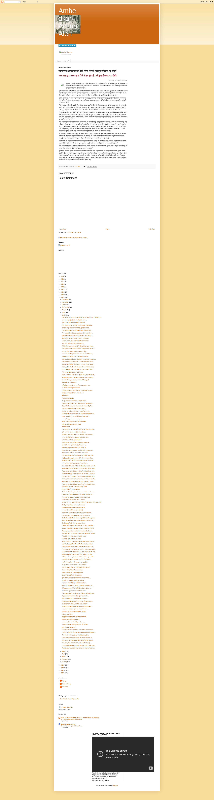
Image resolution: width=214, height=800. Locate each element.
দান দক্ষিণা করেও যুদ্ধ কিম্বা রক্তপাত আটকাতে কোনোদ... (74, 591)
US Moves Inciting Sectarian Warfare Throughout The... (78, 557)
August (64, 310)
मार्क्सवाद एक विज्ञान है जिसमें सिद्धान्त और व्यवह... (73, 622)
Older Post (152, 229)
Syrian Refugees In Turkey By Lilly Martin (74, 486)
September (65, 307)
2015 (62, 294)
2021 (62, 281)
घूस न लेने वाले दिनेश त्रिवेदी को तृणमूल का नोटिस (71, 719)
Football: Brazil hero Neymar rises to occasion (76, 515)
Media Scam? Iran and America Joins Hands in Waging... (79, 533)
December (65, 299)
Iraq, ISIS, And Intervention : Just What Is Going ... (76, 643)
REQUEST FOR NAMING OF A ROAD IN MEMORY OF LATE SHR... (82, 502)
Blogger (115, 786)
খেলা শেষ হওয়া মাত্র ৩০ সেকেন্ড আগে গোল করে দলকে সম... (75, 609)
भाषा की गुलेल (65, 395)
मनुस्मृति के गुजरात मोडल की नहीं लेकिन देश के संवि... (74, 617)
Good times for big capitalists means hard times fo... (77, 637)
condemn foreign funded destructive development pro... (78, 429)
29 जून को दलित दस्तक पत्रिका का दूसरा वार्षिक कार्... (75, 437)
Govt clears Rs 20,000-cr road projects (73, 523)
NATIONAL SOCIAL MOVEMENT (72, 440)
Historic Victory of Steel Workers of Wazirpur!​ (75, 380)
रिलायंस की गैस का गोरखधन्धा (69, 382)
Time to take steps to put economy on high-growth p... (78, 526)
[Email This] (88, 166)
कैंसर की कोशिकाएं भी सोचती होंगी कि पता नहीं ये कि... (75, 598)
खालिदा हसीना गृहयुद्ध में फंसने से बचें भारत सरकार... (74, 421)
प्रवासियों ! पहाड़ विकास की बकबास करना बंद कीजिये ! (75, 562)
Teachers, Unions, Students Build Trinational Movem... (78, 471)
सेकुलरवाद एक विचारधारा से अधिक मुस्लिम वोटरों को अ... (75, 596)
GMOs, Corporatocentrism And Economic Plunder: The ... (79, 552)
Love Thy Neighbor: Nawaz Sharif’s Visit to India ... (77, 559)
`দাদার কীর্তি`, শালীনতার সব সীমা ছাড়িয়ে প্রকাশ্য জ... (73, 343)
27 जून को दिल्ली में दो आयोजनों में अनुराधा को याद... (74, 401)
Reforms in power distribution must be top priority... (77, 512)
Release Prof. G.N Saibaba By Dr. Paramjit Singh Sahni (78, 468)
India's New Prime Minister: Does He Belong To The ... (78, 546)
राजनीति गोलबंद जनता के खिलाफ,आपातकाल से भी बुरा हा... (76, 442)
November (65, 302)
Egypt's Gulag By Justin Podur (71, 489)
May (63, 651)
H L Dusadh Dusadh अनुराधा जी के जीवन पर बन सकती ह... (77, 458)
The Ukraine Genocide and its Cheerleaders (75, 635)
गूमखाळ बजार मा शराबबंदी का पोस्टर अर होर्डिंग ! (73, 322)
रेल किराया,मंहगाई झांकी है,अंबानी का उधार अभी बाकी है (75, 604)
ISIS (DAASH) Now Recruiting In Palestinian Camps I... (78, 369)
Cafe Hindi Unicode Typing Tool (69, 699)
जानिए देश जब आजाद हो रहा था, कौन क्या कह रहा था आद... (76, 385)
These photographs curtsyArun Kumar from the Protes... (78, 414)
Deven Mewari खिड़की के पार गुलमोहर (72, 575)
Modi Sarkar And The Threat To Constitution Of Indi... (77, 544)
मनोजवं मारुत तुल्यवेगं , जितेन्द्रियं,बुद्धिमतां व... (73, 572)
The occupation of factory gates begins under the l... (77, 333)
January (64, 662)
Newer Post (62, 229)
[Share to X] (92, 166)
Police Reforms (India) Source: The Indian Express (77, 390)
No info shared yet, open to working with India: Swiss (78, 528)
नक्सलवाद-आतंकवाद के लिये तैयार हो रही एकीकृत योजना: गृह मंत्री (88, 75)
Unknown (65, 687)
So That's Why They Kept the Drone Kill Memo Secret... (78, 492)
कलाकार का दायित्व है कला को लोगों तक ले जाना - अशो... (75, 416)
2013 (62, 665)
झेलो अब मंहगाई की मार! (67, 614)
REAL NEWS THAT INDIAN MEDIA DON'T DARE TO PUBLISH (80, 718)
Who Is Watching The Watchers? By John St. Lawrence (78, 473)
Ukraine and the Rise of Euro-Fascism (73, 499)
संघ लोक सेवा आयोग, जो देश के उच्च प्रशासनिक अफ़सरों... (76, 411)
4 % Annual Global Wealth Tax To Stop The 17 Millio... (78, 364)
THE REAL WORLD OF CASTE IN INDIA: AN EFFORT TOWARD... (82, 317)
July (63, 312)
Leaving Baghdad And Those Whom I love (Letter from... (79, 645)
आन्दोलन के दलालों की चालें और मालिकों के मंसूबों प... (74, 320)
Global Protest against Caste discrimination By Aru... (77, 406)
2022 (62, 279)
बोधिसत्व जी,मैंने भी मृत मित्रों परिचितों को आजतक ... (74, 611)
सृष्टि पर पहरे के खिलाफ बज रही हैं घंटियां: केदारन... (74, 432)
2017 (62, 289)
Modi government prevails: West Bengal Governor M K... (79, 348)
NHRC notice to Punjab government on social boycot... (78, 541)
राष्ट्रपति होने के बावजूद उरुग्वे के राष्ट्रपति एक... (73, 580)
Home (107, 229)
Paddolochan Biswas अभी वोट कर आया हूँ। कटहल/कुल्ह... (77, 601)
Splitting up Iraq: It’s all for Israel (71, 539)
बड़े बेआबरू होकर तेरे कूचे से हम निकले (71, 387)
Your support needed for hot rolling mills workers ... (77, 330)
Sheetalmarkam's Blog (68, 724)
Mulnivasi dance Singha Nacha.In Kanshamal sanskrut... (79, 359)
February (65, 659)
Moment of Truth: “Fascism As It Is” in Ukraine (75, 338)
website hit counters (66, 54)
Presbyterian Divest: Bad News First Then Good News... (78, 484)
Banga (64, 681)
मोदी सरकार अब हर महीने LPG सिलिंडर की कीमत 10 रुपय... (76, 588)
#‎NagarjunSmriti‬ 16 (68, 398)
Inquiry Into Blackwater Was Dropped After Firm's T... (77, 335)
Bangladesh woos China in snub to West (74, 565)
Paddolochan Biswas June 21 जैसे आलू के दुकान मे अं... (77, 606)
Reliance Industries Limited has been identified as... (77, 585)
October (64, 305)
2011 (62, 670)
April (63, 654)
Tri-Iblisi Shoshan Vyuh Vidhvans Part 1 (71, 726)
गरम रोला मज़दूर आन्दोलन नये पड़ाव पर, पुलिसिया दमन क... (76, 328)
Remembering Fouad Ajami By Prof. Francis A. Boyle (78, 481)
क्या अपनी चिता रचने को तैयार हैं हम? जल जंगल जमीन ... (75, 356)
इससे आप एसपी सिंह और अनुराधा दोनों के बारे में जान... (75, 463)
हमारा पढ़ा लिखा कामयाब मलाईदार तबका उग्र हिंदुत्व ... (75, 351)
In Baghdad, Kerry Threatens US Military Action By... (77, 494)
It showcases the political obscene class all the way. (77, 354)
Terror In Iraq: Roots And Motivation (72, 570)
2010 (62, 673)
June (63, 315)
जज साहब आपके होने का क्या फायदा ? (71, 619)
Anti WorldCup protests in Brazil (71, 424)
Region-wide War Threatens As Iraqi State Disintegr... (78, 377)
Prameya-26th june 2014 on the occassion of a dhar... (78, 460)
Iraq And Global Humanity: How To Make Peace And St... (79, 466)
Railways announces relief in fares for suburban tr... (77, 531)
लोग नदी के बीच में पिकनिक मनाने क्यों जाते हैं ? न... (74, 445)
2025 (62, 276)
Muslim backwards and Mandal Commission (75, 341)
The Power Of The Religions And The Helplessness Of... (79, 549)
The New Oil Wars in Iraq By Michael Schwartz (76, 497)
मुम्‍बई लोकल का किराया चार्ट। (69, 627)
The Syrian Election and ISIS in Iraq (72, 372)
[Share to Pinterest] (96, 166)
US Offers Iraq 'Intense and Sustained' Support (76, 567)
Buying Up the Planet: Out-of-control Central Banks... (78, 640)
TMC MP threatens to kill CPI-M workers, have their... (77, 346)
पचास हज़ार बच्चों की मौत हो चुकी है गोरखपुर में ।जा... (74, 583)
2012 (62, 667)
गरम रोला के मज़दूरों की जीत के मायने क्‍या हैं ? (72, 393)
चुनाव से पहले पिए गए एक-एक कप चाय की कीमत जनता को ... (76, 578)
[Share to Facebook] (94, 166)
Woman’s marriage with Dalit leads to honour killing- (77, 434)
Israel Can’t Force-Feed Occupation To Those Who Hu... (79, 479)
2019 (62, 284)
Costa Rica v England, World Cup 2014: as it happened (78, 518)
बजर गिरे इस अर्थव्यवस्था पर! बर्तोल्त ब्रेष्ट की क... (74, 507)
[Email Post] (84, 166)
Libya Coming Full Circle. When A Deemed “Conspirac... (79, 632)
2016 (62, 292)
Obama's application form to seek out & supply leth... (77, 403)
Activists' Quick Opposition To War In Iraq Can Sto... (77, 554)
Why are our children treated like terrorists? (75, 453)
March (64, 656)
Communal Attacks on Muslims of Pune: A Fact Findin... (78, 593)
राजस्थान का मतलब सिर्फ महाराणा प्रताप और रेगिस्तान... (75, 624)
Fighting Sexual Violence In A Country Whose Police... (78, 361)
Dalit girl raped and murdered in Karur (73, 505)
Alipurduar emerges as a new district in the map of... (77, 450)
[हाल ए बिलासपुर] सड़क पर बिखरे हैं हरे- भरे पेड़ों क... (74, 447)
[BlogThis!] (90, 166)
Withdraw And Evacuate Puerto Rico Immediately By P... (78, 476)
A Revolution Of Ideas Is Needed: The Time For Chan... (78, 367)
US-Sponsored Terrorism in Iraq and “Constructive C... (78, 630)
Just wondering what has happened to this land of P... (78, 455)
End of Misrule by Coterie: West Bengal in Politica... (77, 325)
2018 (62, 287)
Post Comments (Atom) (74, 232)
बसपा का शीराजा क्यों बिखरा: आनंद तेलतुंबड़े (72, 510)
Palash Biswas (66, 684)
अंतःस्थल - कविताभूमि (63, 61)
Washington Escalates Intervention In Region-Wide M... (78, 648)
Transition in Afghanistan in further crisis (74, 536)
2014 (62, 297)
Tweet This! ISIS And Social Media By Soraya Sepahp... (78, 374)
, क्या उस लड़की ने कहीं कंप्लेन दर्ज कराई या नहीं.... (74, 408)
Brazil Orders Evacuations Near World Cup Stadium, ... (78, 520)
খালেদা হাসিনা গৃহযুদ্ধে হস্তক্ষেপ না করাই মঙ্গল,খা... (73, 419)
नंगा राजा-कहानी (66, 427)
